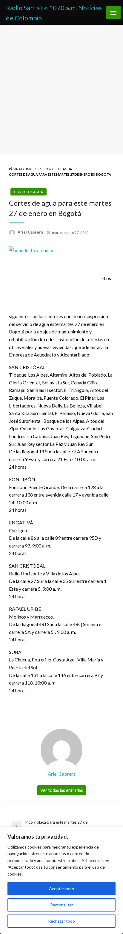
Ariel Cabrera (31, 232)
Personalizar (61, 904)
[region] (61, 880)
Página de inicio (22, 169)
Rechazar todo (61, 921)
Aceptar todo (61, 888)
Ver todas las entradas (61, 790)
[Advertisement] (61, 89)
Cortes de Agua (58, 169)
